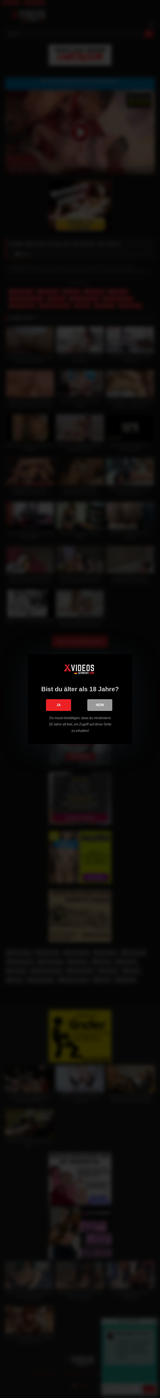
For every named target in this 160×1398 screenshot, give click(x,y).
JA (58, 705)
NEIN (100, 705)
